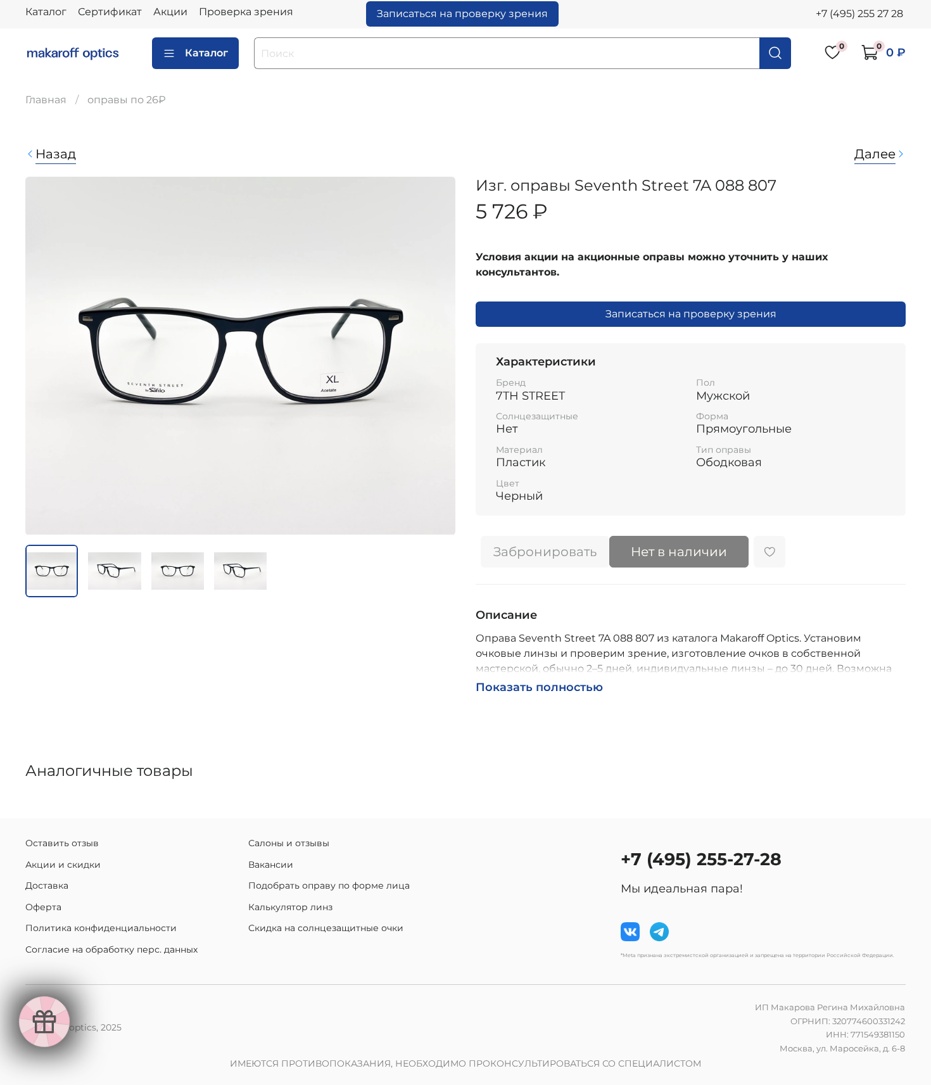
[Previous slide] (45, 355)
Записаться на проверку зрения (462, 14)
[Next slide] (435, 355)
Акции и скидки (63, 864)
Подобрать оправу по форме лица (329, 885)
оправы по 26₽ (126, 100)
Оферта (43, 907)
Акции (170, 12)
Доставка (46, 885)
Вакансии (270, 864)
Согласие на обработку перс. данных (111, 949)
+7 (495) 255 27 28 (859, 14)
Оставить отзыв (62, 843)
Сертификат (110, 12)
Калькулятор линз (290, 907)
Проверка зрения (246, 12)
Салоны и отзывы (288, 843)
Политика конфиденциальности (101, 928)
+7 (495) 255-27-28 (701, 859)
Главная (45, 100)
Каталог (45, 12)
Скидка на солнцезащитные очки (325, 928)
